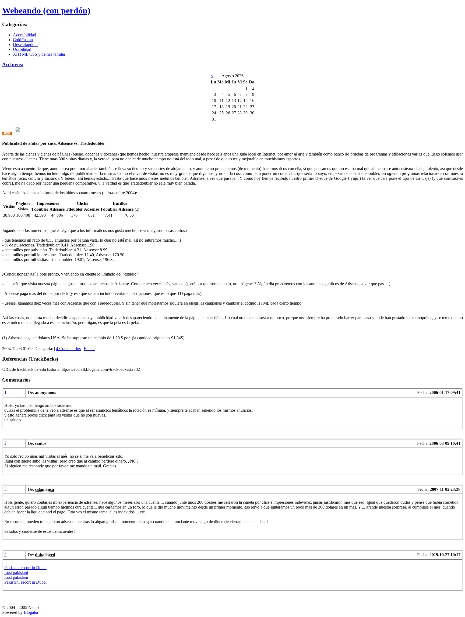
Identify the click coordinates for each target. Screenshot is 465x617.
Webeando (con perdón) (46, 10)
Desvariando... (25, 44)
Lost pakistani (16, 572)
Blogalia (31, 612)
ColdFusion (23, 39)
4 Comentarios (68, 348)
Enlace (89, 348)
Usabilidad (22, 49)
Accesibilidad (24, 35)
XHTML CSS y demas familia (39, 54)
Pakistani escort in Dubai (25, 567)
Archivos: (12, 64)
